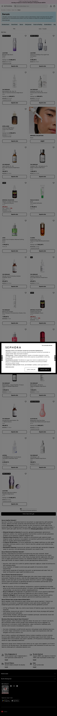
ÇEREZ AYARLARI (31, 369)
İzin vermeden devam (47, 345)
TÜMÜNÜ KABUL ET (44, 369)
